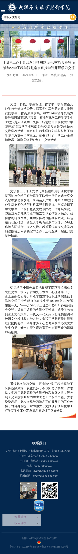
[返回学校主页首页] (39, 7)
